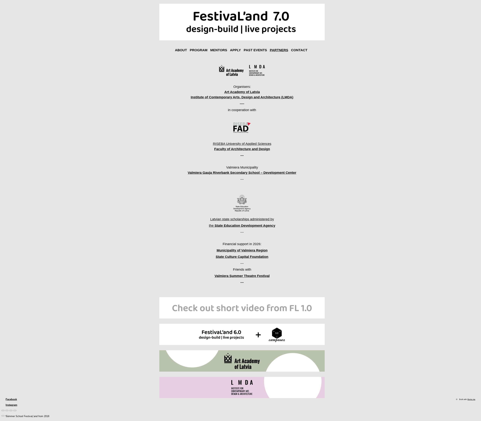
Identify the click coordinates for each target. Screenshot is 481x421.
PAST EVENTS (255, 50)
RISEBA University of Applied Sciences (242, 144)
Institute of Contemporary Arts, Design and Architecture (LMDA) (242, 97)
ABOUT (181, 50)
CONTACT (299, 50)
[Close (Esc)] (3, 410)
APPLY (235, 50)
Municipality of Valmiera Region (242, 250)
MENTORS (218, 50)
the (242, 225)
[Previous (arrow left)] (3, 415)
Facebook (11, 399)
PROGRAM (198, 50)
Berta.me (471, 399)
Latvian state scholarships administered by (242, 219)
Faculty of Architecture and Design (242, 149)
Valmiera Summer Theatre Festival (242, 276)
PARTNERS (279, 50)
